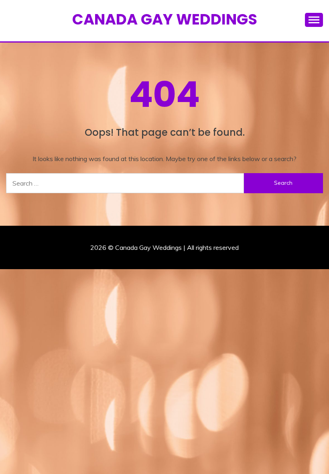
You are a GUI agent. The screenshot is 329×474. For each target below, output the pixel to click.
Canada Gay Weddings (164, 19)
